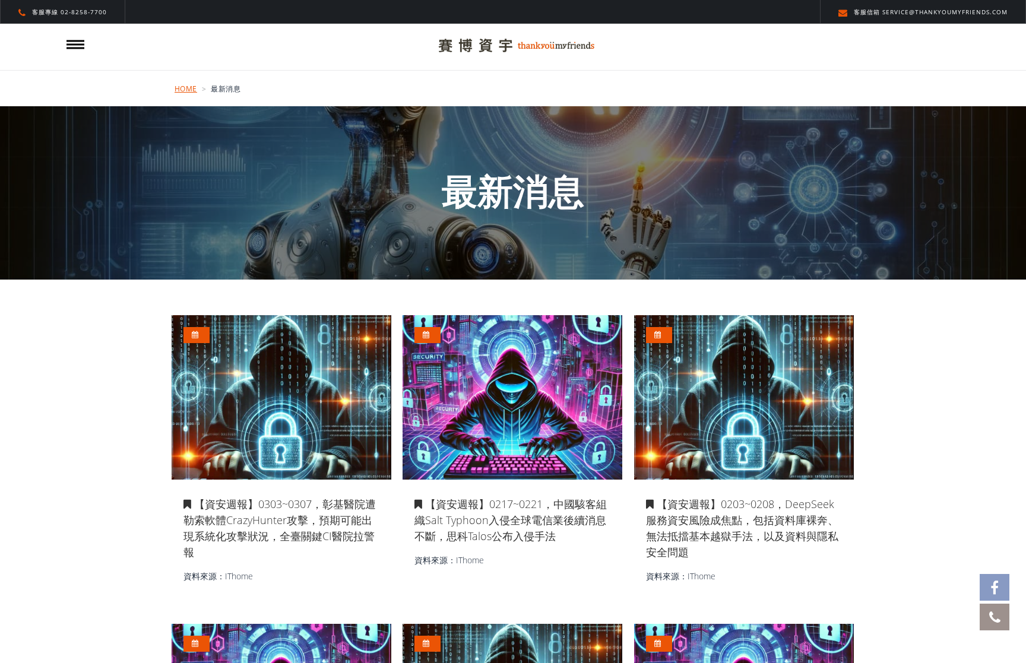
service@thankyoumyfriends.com (945, 12)
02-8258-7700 (84, 12)
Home (186, 89)
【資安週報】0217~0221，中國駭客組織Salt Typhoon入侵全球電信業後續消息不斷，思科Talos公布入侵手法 (510, 520)
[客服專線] (994, 617)
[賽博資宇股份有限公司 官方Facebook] (994, 587)
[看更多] (281, 397)
